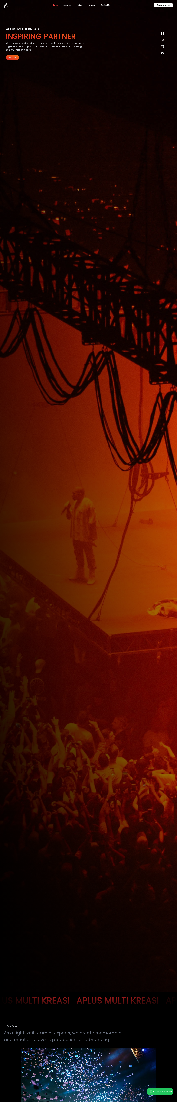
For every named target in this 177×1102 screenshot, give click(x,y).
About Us (12, 57)
